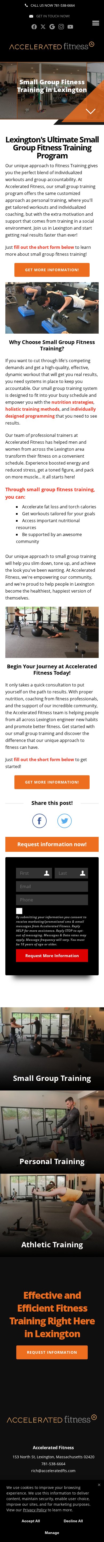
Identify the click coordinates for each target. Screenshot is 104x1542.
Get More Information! (52, 269)
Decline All (73, 1521)
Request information (52, 1352)
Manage (52, 1533)
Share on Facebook (39, 821)
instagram (61, 26)
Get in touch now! (52, 16)
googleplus (52, 26)
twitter (43, 26)
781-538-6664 (64, 5)
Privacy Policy (35, 1509)
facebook (34, 26)
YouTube (70, 26)
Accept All (31, 1521)
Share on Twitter (64, 821)
